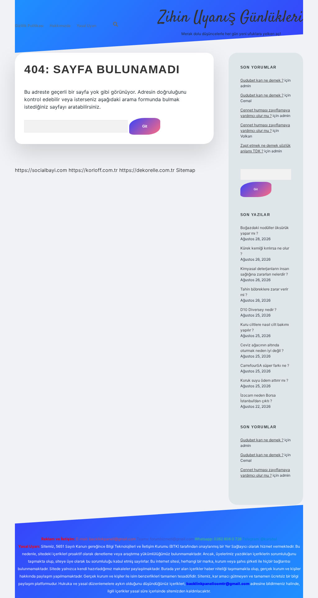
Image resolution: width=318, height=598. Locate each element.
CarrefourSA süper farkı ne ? (264, 365)
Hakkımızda (60, 25)
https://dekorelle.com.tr (147, 170)
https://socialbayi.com (41, 170)
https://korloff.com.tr (93, 170)
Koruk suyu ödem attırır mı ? (264, 380)
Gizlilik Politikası (29, 25)
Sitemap (185, 170)
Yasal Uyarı (86, 25)
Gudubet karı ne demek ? (262, 80)
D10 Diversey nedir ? (258, 309)
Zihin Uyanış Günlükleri (231, 18)
